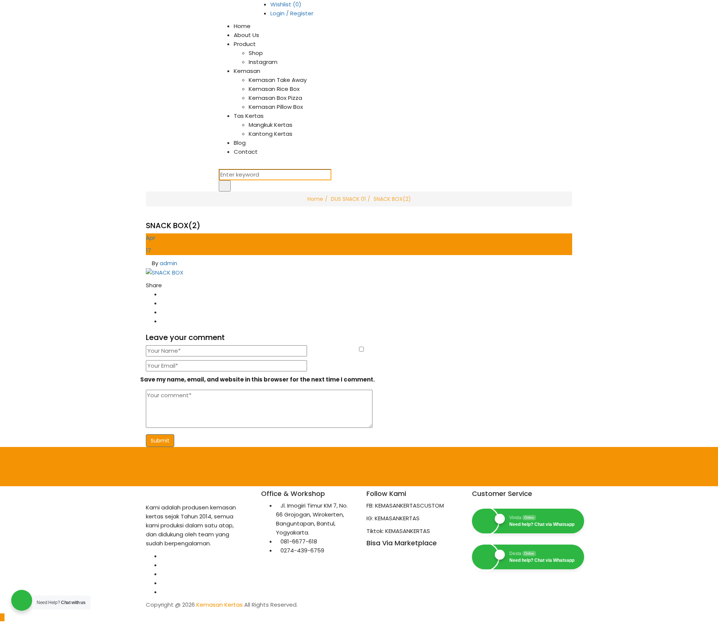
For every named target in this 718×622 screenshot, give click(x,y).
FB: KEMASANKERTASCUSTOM (405, 505)
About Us (246, 35)
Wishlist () (285, 4)
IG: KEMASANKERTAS (393, 518)
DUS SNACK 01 (348, 199)
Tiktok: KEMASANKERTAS (398, 531)
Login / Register (291, 13)
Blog (240, 143)
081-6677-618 (298, 541)
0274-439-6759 (302, 550)
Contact (246, 152)
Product (245, 44)
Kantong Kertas (270, 134)
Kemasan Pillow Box (276, 107)
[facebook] (163, 556)
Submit (160, 440)
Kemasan (247, 71)
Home (242, 26)
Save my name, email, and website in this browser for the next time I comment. (257, 379)
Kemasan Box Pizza (275, 98)
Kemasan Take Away (278, 80)
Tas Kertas (249, 116)
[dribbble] (163, 592)
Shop (256, 53)
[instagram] (163, 574)
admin (168, 263)
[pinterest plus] (163, 583)
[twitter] (163, 565)
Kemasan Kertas (219, 605)
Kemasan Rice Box (274, 89)
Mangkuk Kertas (270, 125)
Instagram (263, 62)
